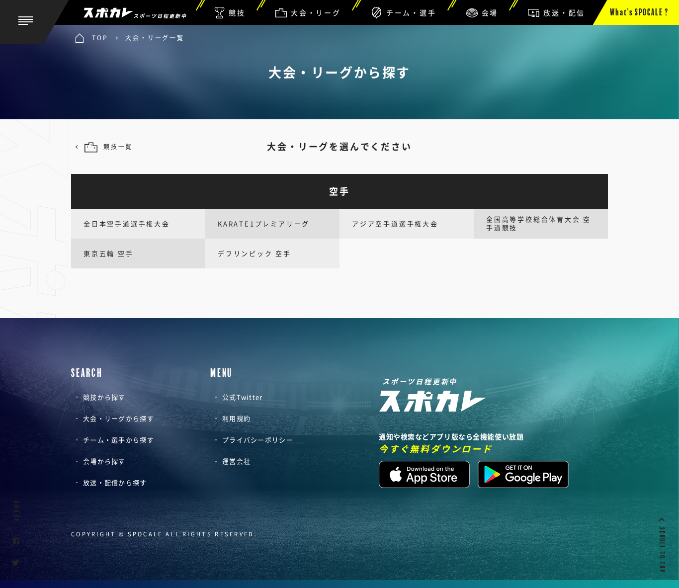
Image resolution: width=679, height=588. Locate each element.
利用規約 (236, 418)
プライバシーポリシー (257, 439)
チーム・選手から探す (118, 439)
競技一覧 (118, 146)
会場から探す (104, 461)
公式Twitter (242, 397)
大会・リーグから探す (118, 418)
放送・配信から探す (115, 482)
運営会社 (236, 461)
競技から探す (104, 397)
